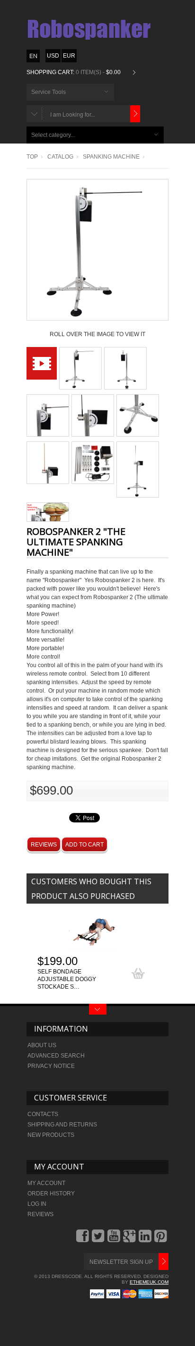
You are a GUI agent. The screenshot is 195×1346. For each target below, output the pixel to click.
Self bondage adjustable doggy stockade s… (66, 979)
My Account (46, 1183)
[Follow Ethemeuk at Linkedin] (146, 1239)
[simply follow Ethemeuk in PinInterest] (161, 1239)
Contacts (42, 1114)
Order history (51, 1193)
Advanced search (56, 1055)
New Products (50, 1135)
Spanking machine (111, 156)
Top (32, 156)
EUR (69, 55)
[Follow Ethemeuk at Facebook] (83, 1239)
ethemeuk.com (149, 1282)
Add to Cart (84, 844)
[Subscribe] (163, 1261)
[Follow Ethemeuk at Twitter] (99, 1239)
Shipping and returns (62, 1124)
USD (53, 55)
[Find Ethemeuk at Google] (130, 1239)
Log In (36, 1204)
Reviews (44, 844)
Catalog (60, 156)
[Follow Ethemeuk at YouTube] (114, 1239)
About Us (41, 1045)
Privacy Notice (51, 1066)
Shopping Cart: (50, 72)
